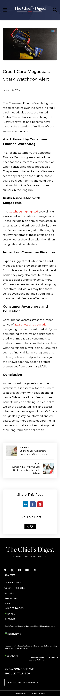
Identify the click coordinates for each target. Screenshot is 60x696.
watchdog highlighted (23, 211)
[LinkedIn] (25, 504)
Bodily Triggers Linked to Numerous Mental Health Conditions (30, 626)
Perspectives (11, 598)
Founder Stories (12, 582)
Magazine (9, 593)
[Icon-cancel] (12, 570)
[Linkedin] (5, 570)
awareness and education (31, 324)
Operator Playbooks (14, 588)
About (7, 603)
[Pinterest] (40, 504)
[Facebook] (33, 504)
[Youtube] (27, 570)
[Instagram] (34, 570)
